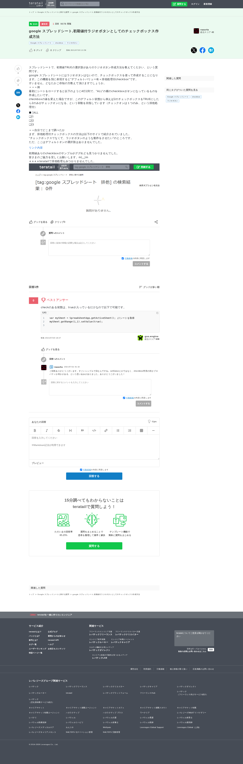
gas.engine (151, 336)
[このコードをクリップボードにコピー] (157, 313)
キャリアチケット (36, 708)
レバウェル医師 (147, 722)
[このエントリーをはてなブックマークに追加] (211, 50)
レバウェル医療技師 (37, 722)
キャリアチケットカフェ (113, 708)
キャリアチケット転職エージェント (44, 713)
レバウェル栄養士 (111, 722)
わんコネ (70, 727)
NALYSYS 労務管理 (111, 732)
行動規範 (129, 258)
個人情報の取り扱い (178, 669)
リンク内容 (36, 147)
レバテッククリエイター (127, 633)
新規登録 (208, 4)
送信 (211, 649)
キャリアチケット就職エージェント (81, 708)
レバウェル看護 (147, 718)
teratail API (53, 640)
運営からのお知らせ (56, 636)
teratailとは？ (35, 632)
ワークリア (145, 713)
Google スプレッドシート (41, 43)
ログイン (195, 4)
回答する (94, 476)
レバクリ (33, 718)
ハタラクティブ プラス (113, 713)
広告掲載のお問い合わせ (203, 669)
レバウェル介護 (110, 718)
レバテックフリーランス (100, 633)
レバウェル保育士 (185, 718)
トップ (31, 12)
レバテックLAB (110, 656)
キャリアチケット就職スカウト (153, 708)
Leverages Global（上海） (189, 727)
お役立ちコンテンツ (56, 649)
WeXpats (107, 727)
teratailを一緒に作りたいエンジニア (54, 615)
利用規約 (147, 669)
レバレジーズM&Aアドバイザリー (191, 713)
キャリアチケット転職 (186, 708)
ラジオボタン (72, 43)
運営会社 (134, 669)
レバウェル (71, 718)
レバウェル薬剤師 (185, 722)
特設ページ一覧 (35, 653)
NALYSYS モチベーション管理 (79, 732)
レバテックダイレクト (101, 648)
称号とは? (33, 640)
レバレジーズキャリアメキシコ (42, 732)
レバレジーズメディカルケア (41, 727)
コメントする (141, 263)
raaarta (204, 29)
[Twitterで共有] (194, 50)
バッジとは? (34, 636)
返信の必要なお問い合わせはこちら (192, 651)
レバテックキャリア (122, 640)
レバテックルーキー (98, 640)
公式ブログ (53, 632)
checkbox (59, 43)
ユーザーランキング (37, 649)
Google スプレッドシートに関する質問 (53, 12)
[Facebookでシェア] (202, 50)
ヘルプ (51, 644)
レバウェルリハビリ (74, 722)
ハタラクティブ (73, 713)
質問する (94, 546)
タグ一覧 (33, 644)
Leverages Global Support (152, 727)
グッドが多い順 (151, 287)
